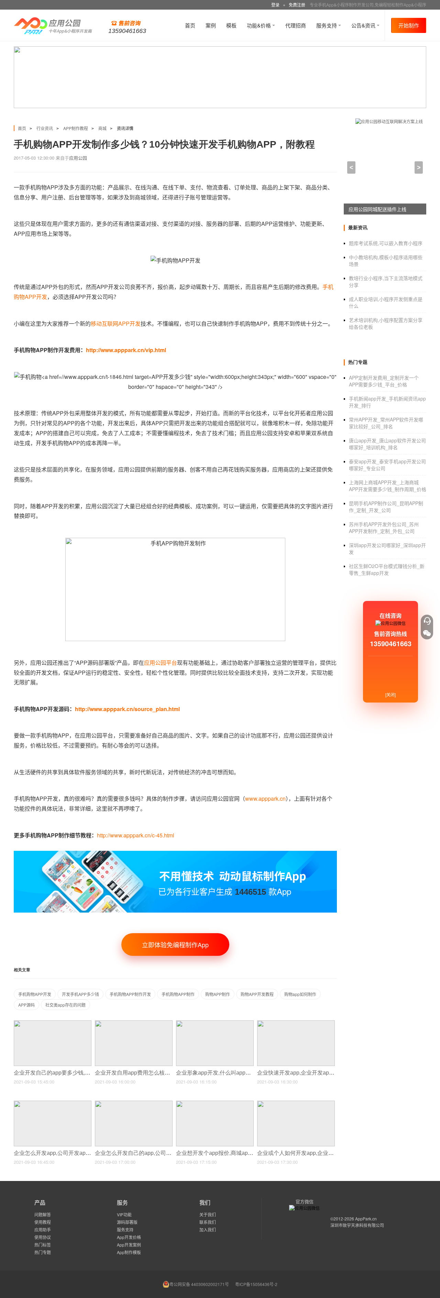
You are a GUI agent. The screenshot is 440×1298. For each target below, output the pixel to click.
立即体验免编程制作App (175, 944)
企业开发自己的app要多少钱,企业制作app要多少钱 (77, 1073)
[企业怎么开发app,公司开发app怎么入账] (52, 1103)
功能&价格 (259, 25)
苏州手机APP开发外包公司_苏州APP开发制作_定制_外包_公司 (384, 527)
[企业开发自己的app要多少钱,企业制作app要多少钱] (52, 1023)
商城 (102, 128)
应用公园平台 (160, 663)
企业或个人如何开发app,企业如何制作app (309, 1153)
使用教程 (42, 1222)
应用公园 (78, 157)
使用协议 (42, 1237)
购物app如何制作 (300, 994)
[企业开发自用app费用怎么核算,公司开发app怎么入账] (134, 1023)
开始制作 (408, 25)
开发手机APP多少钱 (80, 994)
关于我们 (207, 1214)
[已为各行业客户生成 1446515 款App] (175, 854)
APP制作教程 (75, 128)
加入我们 (207, 1229)
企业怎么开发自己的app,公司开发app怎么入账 (152, 1153)
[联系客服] (427, 621)
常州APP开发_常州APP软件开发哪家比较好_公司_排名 (386, 423)
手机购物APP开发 (34, 994)
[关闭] (390, 694)
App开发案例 (129, 1245)
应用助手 (42, 1229)
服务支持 (327, 25)
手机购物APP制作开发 (130, 994)
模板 (231, 25)
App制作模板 (129, 1252)
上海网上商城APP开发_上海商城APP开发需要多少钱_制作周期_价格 (387, 485)
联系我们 (207, 1222)
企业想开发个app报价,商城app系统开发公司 (230, 1153)
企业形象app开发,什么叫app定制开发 (222, 1073)
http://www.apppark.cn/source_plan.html (127, 709)
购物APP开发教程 (257, 994)
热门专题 (42, 1252)
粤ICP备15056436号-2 (256, 1284)
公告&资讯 (364, 25)
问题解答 (42, 1214)
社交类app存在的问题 (65, 1005)
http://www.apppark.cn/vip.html (126, 350)
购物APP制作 (217, 994)
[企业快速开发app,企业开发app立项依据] (296, 1023)
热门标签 (42, 1245)
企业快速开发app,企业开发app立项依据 (306, 1073)
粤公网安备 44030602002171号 (199, 1284)
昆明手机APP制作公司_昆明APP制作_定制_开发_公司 (386, 506)
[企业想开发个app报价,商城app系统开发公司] (215, 1103)
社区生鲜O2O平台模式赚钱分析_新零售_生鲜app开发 (387, 569)
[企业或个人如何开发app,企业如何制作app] (296, 1103)
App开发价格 (129, 1237)
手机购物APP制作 (178, 994)
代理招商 (295, 25)
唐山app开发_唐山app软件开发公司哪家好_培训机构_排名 (387, 444)
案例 (211, 25)
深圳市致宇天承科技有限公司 (357, 1225)
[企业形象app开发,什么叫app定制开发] (215, 1023)
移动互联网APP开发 (116, 323)
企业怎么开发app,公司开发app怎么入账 (63, 1153)
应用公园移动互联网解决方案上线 (385, 209)
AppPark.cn (366, 1218)
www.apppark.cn (265, 798)
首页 (190, 25)
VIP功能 (124, 1214)
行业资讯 (44, 128)
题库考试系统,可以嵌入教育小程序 (385, 243)
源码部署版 (127, 1222)
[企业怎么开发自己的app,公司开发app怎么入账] (134, 1103)
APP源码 (26, 1005)
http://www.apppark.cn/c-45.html (135, 835)
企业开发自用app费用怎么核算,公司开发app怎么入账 (160, 1073)
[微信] (427, 633)
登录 (275, 5)
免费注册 (297, 5)
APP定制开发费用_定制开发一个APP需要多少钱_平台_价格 (384, 381)
